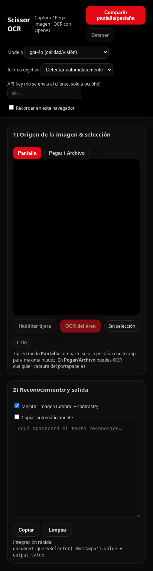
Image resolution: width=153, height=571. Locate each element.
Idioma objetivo (23, 70)
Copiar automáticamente (46, 417)
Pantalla (27, 153)
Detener (100, 35)
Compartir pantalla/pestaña (115, 15)
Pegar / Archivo (67, 153)
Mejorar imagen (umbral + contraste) (59, 406)
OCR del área (80, 326)
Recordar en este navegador (45, 108)
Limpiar (57, 530)
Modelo (15, 52)
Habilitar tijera (35, 326)
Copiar (26, 530)
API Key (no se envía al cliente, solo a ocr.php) (54, 84)
